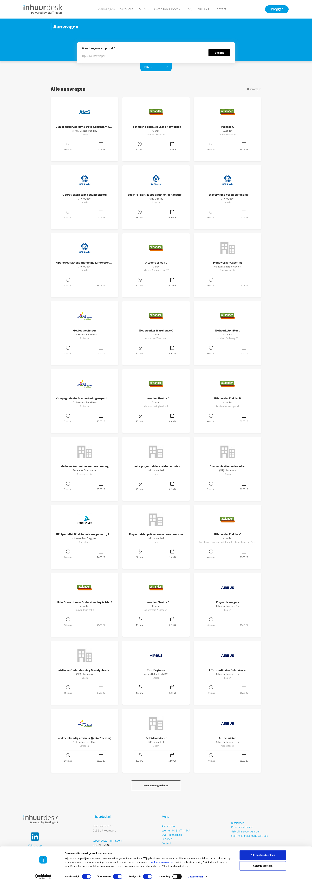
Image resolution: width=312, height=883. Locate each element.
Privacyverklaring (242, 827)
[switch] (117, 876)
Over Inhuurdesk (167, 9)
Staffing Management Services (249, 835)
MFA (142, 9)
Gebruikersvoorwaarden (245, 831)
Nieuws (203, 9)
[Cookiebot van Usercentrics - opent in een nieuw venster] (43, 876)
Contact (220, 9)
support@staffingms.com (107, 840)
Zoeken (219, 52)
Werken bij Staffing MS (176, 830)
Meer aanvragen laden (156, 785)
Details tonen (195, 876)
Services (126, 9)
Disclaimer (237, 823)
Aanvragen (106, 9)
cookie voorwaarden (162, 862)
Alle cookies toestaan (263, 855)
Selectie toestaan (263, 865)
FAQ (189, 9)
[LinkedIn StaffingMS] (35, 836)
